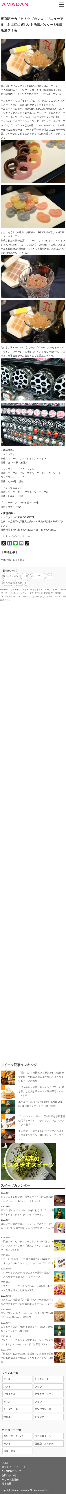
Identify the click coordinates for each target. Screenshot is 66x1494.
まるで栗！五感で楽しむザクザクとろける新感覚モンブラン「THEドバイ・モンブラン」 (41, 1135)
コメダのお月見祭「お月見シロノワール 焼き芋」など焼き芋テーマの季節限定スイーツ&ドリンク (41, 1091)
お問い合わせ (9, 1475)
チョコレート (42, 1379)
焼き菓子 (8, 1416)
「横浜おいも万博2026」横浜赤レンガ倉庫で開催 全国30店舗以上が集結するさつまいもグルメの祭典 (41, 1076)
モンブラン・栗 (43, 1409)
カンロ (24, 576)
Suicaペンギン (11, 576)
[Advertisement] (33, 761)
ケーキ (7, 1379)
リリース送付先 (10, 1479)
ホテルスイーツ (43, 1436)
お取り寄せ (9, 1451)
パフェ (7, 1386)
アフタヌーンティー (45, 1394)
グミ (50, 576)
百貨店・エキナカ (44, 1443)
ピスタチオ (9, 1394)
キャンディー (38, 576)
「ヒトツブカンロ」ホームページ (18, 536)
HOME (5, 1462)
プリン (38, 1401)
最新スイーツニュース (14, 1467)
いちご (38, 1386)
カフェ (7, 1443)
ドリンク (39, 1416)
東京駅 (18, 582)
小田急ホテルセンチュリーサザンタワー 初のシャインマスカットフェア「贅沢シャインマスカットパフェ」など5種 (27, 1245)
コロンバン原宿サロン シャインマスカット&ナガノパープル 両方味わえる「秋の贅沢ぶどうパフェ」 (27, 1228)
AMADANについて (11, 1471)
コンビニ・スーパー (14, 1436)
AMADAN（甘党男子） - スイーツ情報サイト (20, 589)
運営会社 (6, 1483)
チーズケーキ (10, 1409)
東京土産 (8, 582)
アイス (7, 1401)
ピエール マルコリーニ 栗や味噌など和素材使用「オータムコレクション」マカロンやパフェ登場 (41, 1120)
